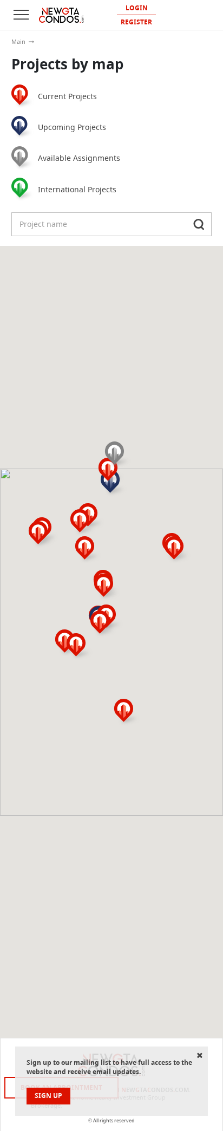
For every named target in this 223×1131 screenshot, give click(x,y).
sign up (48, 1095)
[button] (88, 550)
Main (18, 42)
